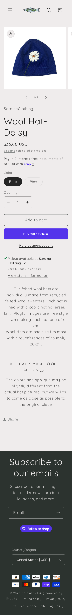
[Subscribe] (58, 512)
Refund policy (31, 598)
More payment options (36, 245)
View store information (28, 275)
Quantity (11, 192)
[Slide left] (26, 97)
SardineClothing (33, 593)
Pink (36, 182)
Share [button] (13, 419)
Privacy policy (56, 598)
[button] (10, 10)
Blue (13, 181)
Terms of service (25, 606)
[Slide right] (46, 97)
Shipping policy (52, 606)
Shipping (9, 150)
